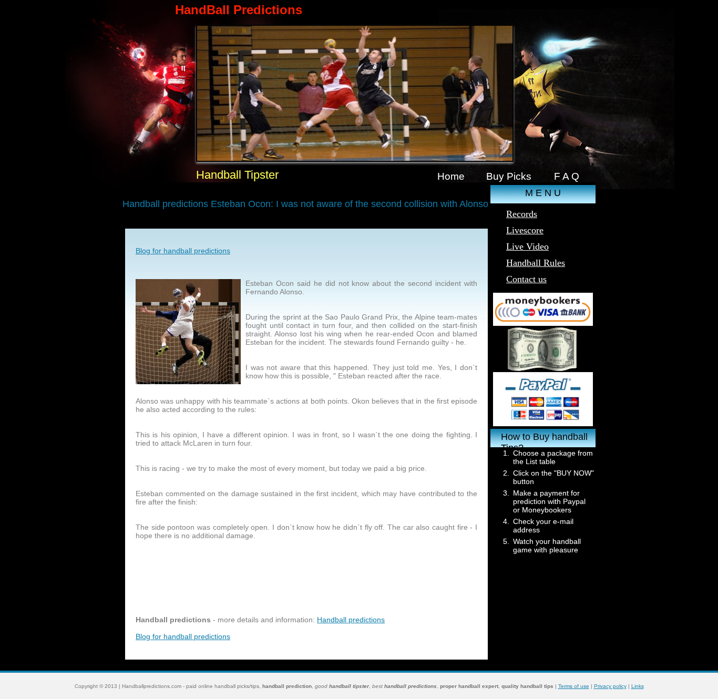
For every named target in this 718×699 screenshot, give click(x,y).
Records (521, 214)
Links (637, 686)
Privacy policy (610, 686)
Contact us (526, 279)
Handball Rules (535, 263)
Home (451, 176)
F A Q (566, 176)
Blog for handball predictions (183, 250)
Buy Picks (508, 176)
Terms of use (573, 686)
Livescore (524, 230)
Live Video (527, 246)
